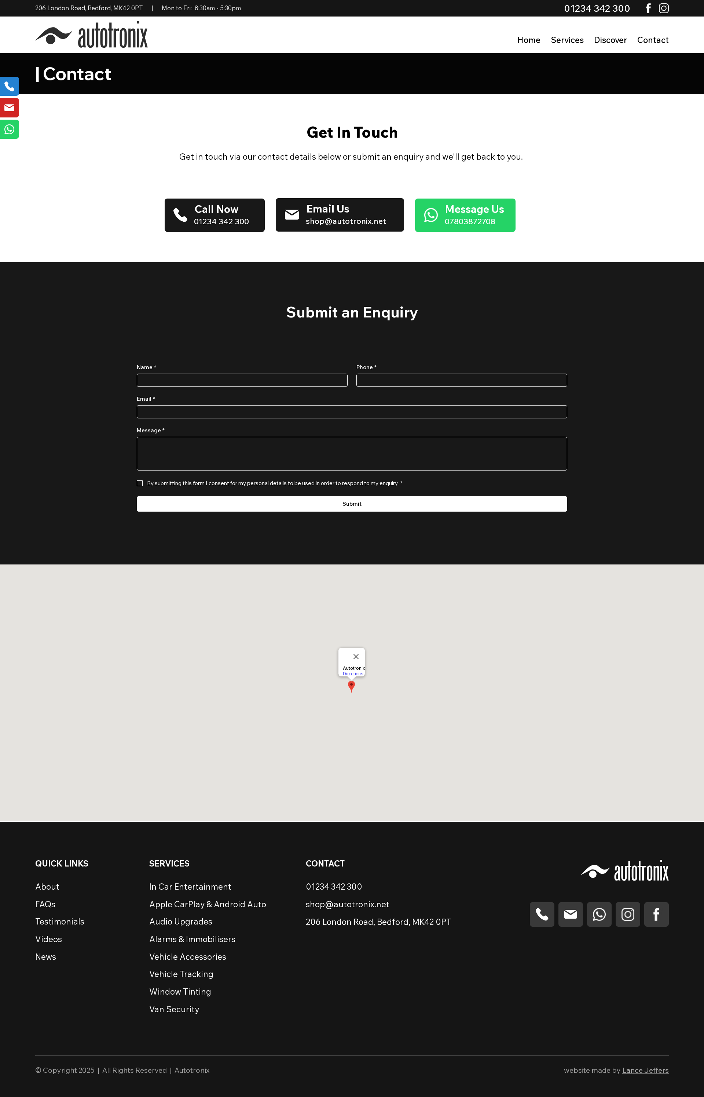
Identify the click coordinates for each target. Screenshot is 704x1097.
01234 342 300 (597, 8)
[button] (610, 40)
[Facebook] (648, 8)
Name (146, 367)
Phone (366, 367)
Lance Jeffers (645, 1070)
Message (151, 430)
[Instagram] (664, 8)
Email (146, 399)
